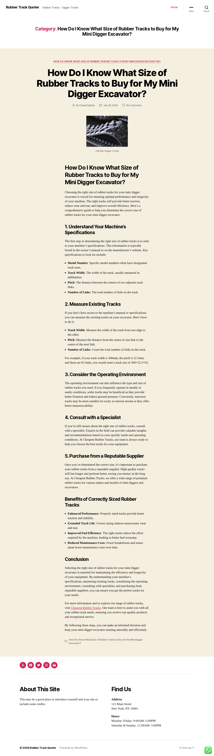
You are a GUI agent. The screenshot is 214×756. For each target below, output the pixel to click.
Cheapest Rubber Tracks (86, 608)
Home (174, 7)
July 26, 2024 (110, 105)
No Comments (134, 105)
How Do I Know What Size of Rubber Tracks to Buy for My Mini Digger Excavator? (107, 61)
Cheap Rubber (87, 105)
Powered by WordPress (73, 747)
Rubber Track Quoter (22, 7)
